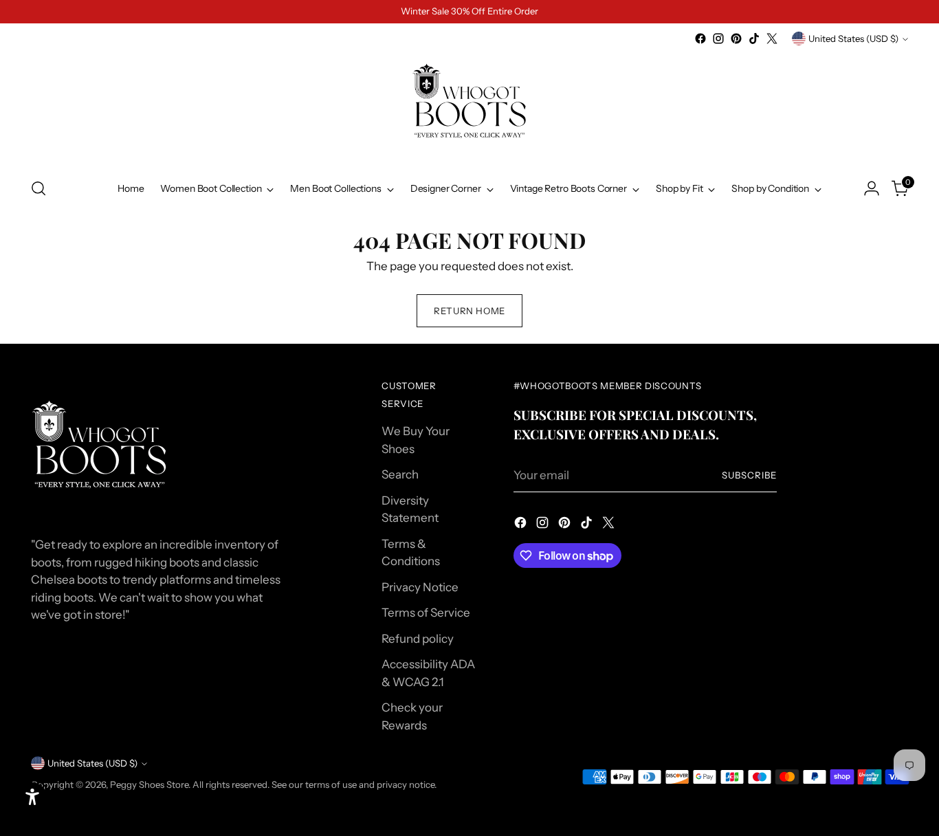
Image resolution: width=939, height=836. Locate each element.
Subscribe (749, 475)
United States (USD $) (853, 38)
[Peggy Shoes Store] (469, 106)
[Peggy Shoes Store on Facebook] (700, 38)
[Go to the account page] (871, 188)
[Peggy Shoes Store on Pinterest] (736, 38)
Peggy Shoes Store (149, 784)
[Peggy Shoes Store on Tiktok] (754, 38)
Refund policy (418, 639)
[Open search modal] (38, 188)
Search (400, 474)
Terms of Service (426, 612)
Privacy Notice (420, 587)
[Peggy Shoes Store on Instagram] (718, 38)
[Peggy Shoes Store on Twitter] (772, 38)
